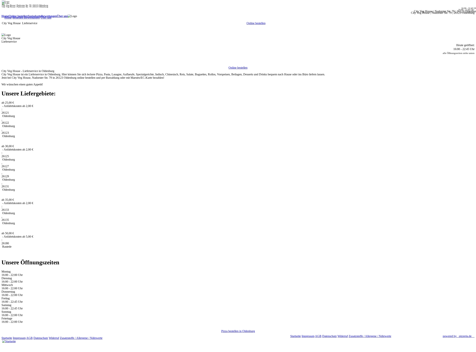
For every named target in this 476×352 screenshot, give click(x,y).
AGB (29, 338)
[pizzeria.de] (8, 340)
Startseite (6, 338)
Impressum (19, 338)
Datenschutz (40, 338)
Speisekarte (34, 16)
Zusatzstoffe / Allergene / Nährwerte (81, 338)
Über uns (62, 16)
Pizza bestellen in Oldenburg (238, 331)
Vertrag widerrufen (114, 338)
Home (5, 16)
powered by (457, 336)
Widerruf (54, 338)
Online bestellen (18, 16)
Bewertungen (49, 16)
